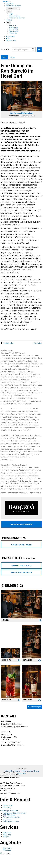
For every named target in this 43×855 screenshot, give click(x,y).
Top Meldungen (13, 8)
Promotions (13, 29)
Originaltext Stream (13, 6)
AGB (7, 38)
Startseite (9, 4)
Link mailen (38, 343)
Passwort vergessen (17, 18)
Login (11, 14)
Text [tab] (4, 57)
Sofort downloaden (21, 545)
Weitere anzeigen (34, 707)
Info (8, 22)
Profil (9, 11)
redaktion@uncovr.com (9, 811)
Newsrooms (13, 31)
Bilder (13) (13, 586)
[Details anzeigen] (39, 620)
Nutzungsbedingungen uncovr (14, 813)
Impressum (10, 36)
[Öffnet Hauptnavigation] (10, 1)
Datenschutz (11, 40)
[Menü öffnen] (39, 49)
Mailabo (9, 20)
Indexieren (7, 833)
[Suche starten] (33, 49)
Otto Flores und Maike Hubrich (21, 113)
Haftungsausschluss (11, 821)
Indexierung (13, 27)
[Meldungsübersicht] (21, 508)
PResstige (13, 33)
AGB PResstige (9, 815)
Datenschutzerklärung (31, 771)
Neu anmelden (14, 16)
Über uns (12, 25)
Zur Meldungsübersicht (22, 524)
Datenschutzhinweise (11, 817)
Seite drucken (9, 343)
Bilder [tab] (12, 57)
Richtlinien (7, 807)
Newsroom (7, 848)
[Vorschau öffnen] (21, 96)
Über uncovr (7, 805)
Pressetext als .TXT (21, 565)
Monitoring (7, 835)
